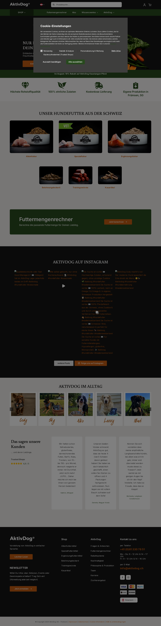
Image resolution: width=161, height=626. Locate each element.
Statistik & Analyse (66, 51)
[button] (116, 50)
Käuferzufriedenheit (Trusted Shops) (58, 55)
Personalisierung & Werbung (92, 51)
